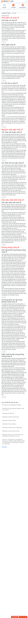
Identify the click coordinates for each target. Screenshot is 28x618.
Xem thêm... (4, 446)
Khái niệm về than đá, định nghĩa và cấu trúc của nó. (13, 409)
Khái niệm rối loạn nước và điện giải (12, 427)
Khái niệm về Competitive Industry (11, 405)
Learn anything (6, 13)
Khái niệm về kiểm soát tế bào (10, 417)
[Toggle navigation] (26, 1)
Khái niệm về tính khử (8, 413)
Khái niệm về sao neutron (9, 424)
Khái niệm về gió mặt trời (9, 420)
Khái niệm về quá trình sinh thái (10, 431)
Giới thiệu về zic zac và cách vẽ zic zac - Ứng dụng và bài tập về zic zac (13, 435)
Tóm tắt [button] (3, 42)
